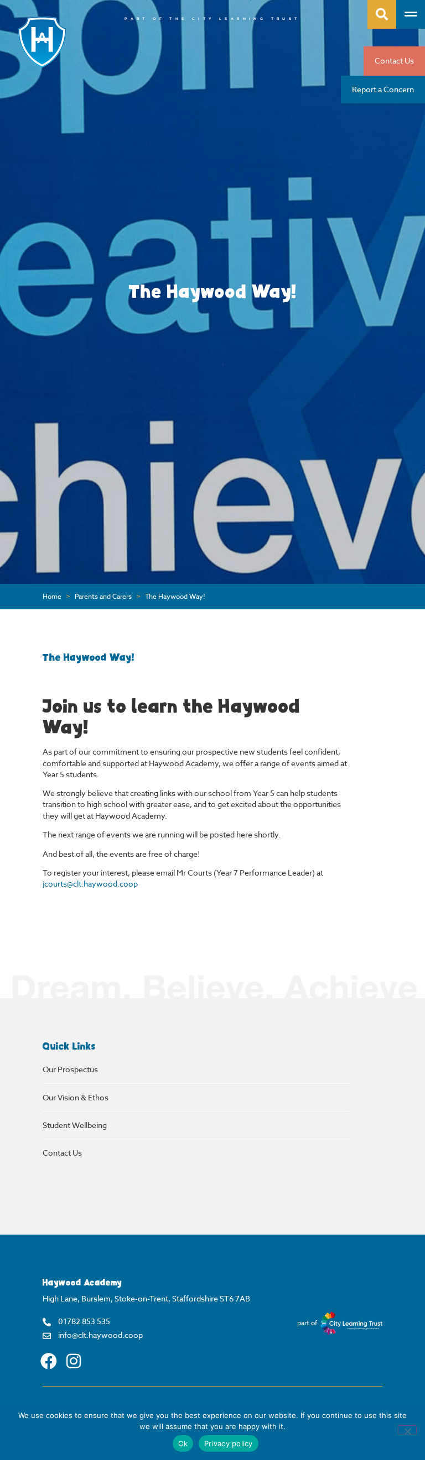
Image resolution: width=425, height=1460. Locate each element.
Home (52, 597)
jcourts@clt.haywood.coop (90, 883)
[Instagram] (73, 1361)
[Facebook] (48, 1361)
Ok (183, 1443)
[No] (407, 1430)
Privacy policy (228, 1443)
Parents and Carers (103, 597)
